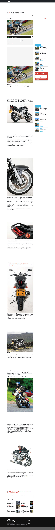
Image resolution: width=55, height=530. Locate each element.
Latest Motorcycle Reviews (15, 12)
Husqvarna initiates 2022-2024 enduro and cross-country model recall (11, 503)
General (8, 501)
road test (12, 491)
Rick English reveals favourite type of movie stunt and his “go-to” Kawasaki (25, 511)
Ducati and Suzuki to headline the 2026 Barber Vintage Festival (24, 503)
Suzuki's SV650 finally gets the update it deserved (43, 64)
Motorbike (41, 46)
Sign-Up (29, 523)
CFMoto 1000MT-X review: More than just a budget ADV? (43, 125)
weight (20, 491)
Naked (22, 40)
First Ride (41, 128)
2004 (10, 491)
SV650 (26, 476)
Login (28, 522)
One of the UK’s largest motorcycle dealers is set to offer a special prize (11, 507)
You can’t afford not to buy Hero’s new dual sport (43, 130)
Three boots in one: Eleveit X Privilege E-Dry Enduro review (43, 114)
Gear (40, 67)
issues (25, 491)
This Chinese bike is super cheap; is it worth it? (43, 120)
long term (15, 491)
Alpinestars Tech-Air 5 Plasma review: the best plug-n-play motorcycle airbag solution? (43, 69)
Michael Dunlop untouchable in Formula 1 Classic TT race (19, 263)
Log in (47, 1)
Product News (23, 505)
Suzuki (9, 40)
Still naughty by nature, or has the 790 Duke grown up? (43, 59)
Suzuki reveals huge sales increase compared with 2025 (11, 511)
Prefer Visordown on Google (14, 36)
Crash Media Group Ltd (10, 523)
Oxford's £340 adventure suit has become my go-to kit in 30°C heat (43, 109)
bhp (18, 491)
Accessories (9, 492)
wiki (17, 491)
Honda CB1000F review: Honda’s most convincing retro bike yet (43, 48)
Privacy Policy (37, 79)
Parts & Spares (13, 492)
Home (8, 12)
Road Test (22, 12)
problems (27, 491)
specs (22, 491)
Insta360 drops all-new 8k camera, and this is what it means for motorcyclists (24, 507)
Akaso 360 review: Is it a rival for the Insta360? (43, 53)
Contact (29, 520)
